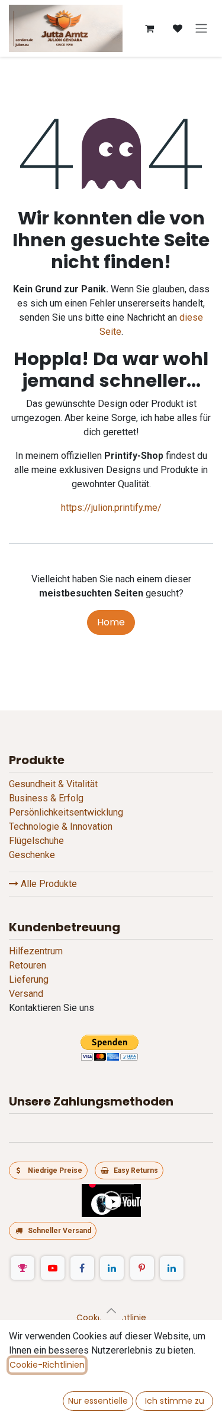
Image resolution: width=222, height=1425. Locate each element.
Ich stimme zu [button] (174, 1401)
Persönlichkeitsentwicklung (66, 812)
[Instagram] (22, 1268)
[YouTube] (53, 1268)
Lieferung (29, 979)
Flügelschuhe (36, 840)
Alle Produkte (47, 883)
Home (111, 622)
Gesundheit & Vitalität (53, 784)
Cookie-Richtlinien (47, 1365)
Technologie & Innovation (60, 826)
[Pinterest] (142, 1268)
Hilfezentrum (36, 951)
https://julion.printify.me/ (111, 507)
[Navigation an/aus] (201, 29)
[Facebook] (82, 1268)
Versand (26, 993)
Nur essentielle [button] (98, 1401)
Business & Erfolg (46, 798)
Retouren (27, 965)
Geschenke (32, 854)
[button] (111, 1310)
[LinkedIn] (112, 1268)
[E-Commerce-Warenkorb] (149, 28)
